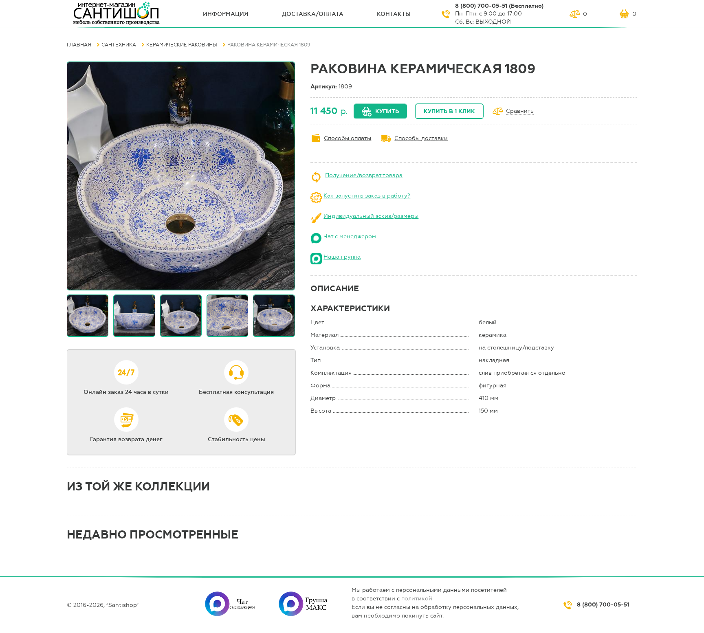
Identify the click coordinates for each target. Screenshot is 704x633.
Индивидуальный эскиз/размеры (370, 216)
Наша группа (342, 256)
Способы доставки (421, 138)
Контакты (394, 14)
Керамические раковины (181, 45)
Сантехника (118, 45)
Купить (387, 111)
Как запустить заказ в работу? (366, 195)
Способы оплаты (347, 138)
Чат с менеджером (349, 236)
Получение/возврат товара (364, 175)
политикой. (417, 598)
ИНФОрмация (225, 14)
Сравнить (520, 111)
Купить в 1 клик (449, 111)
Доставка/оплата (312, 14)
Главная (79, 45)
